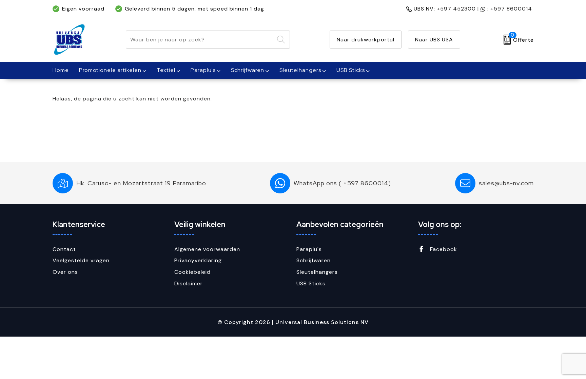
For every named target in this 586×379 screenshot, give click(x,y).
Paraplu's (203, 70)
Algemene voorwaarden (207, 249)
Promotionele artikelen (110, 70)
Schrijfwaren (247, 70)
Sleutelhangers (300, 70)
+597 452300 (456, 8)
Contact (64, 249)
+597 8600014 (511, 8)
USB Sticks (350, 70)
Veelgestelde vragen (81, 260)
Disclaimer (188, 283)
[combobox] (200, 39)
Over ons (65, 272)
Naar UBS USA (434, 39)
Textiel (166, 70)
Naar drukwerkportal (365, 39)
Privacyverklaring (198, 260)
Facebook (442, 249)
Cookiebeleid (192, 272)
